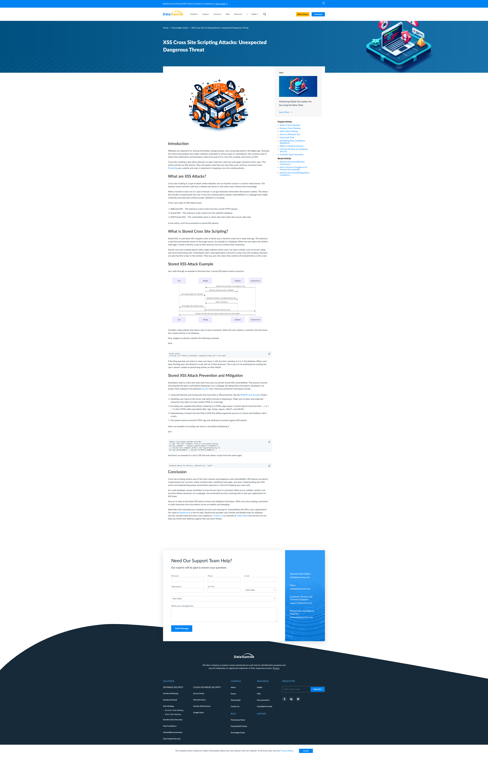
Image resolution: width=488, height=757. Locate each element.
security (205, 389)
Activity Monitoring (170, 693)
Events (233, 694)
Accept (306, 751)
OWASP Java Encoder (250, 395)
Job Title (211, 587)
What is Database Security (291, 146)
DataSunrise (184, 513)
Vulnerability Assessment (172, 732)
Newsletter (288, 681)
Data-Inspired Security (171, 739)
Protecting (172, 168)
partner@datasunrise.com (301, 617)
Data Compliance (169, 726)
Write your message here (182, 606)
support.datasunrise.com (301, 603)
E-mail (246, 576)
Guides (259, 687)
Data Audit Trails (287, 138)
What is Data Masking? (290, 125)
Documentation (263, 700)
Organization (176, 587)
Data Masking (168, 706)
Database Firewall (170, 700)
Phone (210, 576)
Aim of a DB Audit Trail (290, 134)
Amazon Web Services (201, 706)
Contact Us (235, 706)
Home (165, 28)
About (233, 687)
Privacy (276, 668)
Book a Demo (303, 14)
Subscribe (317, 689)
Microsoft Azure (199, 700)
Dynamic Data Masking (290, 128)
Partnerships (236, 700)
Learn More (284, 112)
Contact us (218, 516)
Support (205, 14)
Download (318, 14)
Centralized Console (264, 706)
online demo (242, 516)
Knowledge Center (180, 28)
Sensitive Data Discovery (172, 720)
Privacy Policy (287, 751)
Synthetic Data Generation (292, 155)
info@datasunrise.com (300, 577)
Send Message (181, 628)
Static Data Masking (289, 131)
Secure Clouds (198, 693)
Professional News (238, 720)
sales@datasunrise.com (300, 589)
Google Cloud (198, 713)
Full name (175, 576)
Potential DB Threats (239, 726)
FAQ (259, 694)
